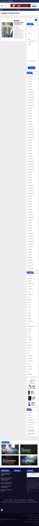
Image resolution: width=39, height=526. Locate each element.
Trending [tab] (33, 383)
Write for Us (30, 417)
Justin (11, 452)
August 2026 (30, 76)
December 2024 (31, 129)
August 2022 (30, 196)
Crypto (29, 291)
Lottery (29, 342)
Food (29, 310)
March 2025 (30, 121)
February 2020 (30, 262)
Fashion (29, 302)
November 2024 (31, 132)
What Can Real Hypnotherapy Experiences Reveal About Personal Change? (6, 479)
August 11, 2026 (6, 463)
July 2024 (29, 142)
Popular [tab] (33, 381)
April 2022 (30, 206)
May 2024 (29, 148)
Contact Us (30, 412)
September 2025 (31, 105)
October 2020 (30, 244)
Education (30, 299)
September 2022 (31, 193)
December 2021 (31, 217)
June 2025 (30, 113)
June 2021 (30, 222)
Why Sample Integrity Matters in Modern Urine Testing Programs (10, 451)
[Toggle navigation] (18, 9)
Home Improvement (31, 326)
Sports (29, 363)
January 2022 (30, 214)
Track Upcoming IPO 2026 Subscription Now (28, 461)
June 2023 (30, 177)
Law (28, 334)
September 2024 (31, 137)
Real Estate (30, 358)
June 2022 (30, 201)
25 (29, 487)
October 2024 (30, 134)
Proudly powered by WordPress (5, 519)
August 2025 (30, 108)
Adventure (30, 275)
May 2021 (29, 225)
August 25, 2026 (25, 452)
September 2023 (31, 169)
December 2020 (31, 238)
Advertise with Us (31, 420)
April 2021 (30, 228)
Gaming (29, 315)
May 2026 (29, 84)
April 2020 (30, 257)
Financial (29, 307)
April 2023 (30, 182)
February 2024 (30, 156)
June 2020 (30, 252)
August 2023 (30, 172)
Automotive (30, 278)
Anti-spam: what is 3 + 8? (32, 60)
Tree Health (30, 374)
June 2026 (30, 81)
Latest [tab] (33, 379)
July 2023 (29, 174)
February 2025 (30, 124)
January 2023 (30, 188)
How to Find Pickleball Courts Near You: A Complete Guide (9, 462)
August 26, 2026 (6, 452)
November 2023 (31, 164)
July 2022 (29, 198)
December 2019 (31, 268)
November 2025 (31, 100)
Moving (29, 347)
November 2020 (31, 241)
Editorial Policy (30, 427)
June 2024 (30, 145)
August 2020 (30, 246)
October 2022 (30, 190)
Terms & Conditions (31, 422)
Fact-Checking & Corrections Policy (33, 519)
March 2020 (30, 260)
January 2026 (30, 94)
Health (29, 323)
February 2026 (30, 92)
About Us (29, 415)
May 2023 (29, 180)
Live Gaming (30, 339)
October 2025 (30, 102)
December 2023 (31, 161)
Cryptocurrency (16, 20)
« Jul (27, 493)
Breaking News (31, 283)
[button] (35, 9)
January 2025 (30, 126)
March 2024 (30, 153)
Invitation (29, 331)
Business (29, 286)
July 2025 (29, 110)
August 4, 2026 (24, 463)
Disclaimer (31, 517)
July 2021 (29, 220)
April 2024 (30, 150)
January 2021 (30, 236)
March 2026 (30, 89)
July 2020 (29, 249)
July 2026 (29, 78)
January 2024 (30, 158)
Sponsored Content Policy (28, 521)
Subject (29, 39)
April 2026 (30, 86)
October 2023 (30, 166)
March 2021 (30, 230)
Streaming (30, 366)
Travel (29, 371)
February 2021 (30, 233)
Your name (30, 26)
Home (23, 515)
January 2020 (30, 265)
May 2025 (29, 116)
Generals (29, 318)
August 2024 (30, 140)
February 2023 (30, 185)
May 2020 (29, 254)
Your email (30, 33)
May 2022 (29, 204)
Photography (30, 355)
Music (29, 350)
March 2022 (30, 209)
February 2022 (30, 212)
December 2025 (31, 97)
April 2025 (30, 118)
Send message (31, 67)
